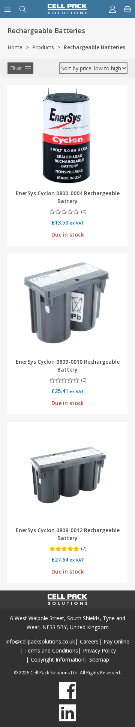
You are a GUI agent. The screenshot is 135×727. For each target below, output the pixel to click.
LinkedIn (67, 712)
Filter (16, 67)
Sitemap (99, 659)
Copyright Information (57, 659)
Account (112, 9)
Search (22, 9)
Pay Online (116, 641)
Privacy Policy (99, 650)
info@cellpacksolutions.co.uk (40, 641)
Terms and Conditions (51, 650)
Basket (127, 9)
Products (43, 47)
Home (15, 47)
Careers (89, 641)
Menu (7, 9)
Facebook (67, 690)
